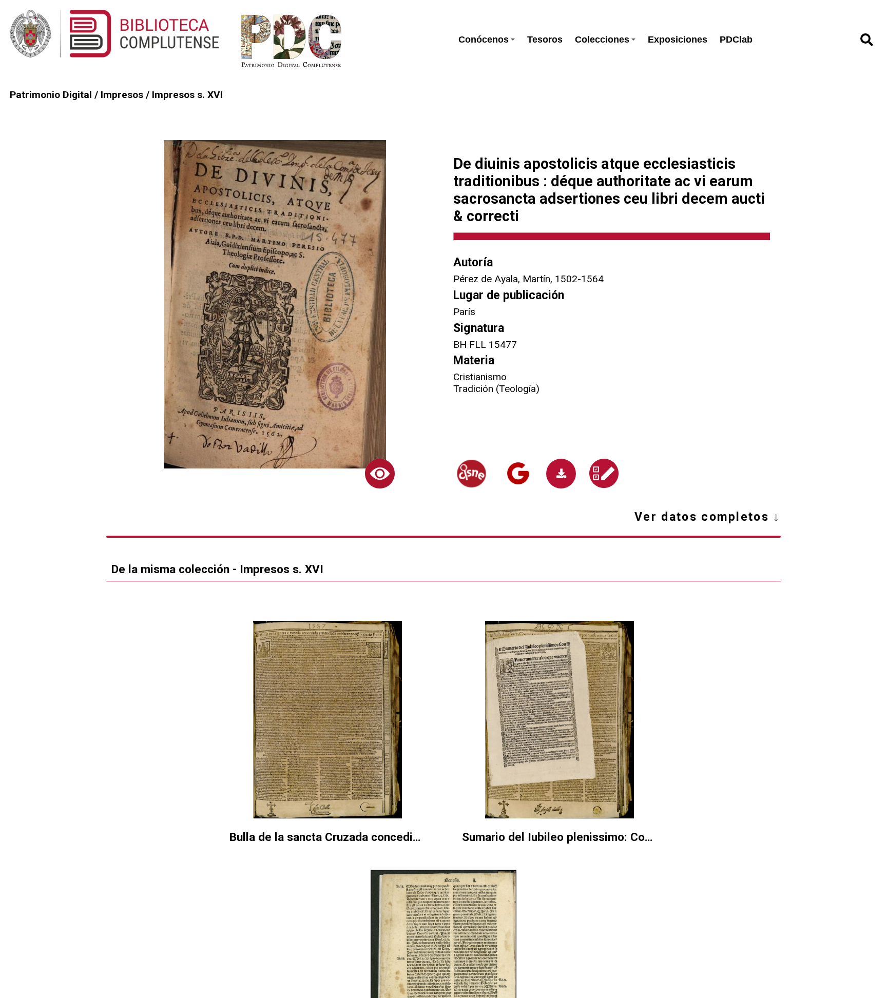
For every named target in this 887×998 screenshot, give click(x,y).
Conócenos (483, 39)
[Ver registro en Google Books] (518, 473)
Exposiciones (677, 39)
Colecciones (602, 39)
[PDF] (561, 473)
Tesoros (545, 39)
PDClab (736, 39)
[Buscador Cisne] (471, 473)
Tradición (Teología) (496, 389)
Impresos (122, 95)
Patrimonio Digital (51, 95)
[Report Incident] (604, 473)
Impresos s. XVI (187, 95)
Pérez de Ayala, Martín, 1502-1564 (528, 279)
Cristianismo (480, 377)
